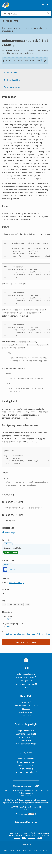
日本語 (32, 833)
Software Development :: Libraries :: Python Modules (28, 634)
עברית (24, 838)
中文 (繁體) (46, 835)
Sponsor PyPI (26, 740)
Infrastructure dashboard (25, 705)
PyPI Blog (25, 702)
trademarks (15, 802)
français (25, 833)
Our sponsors (26, 715)
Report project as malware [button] (26, 642)
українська (10, 835)
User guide (24, 680)
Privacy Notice (25, 768)
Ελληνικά (19, 835)
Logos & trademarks (26, 712)
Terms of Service (25, 758)
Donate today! (26, 795)
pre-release (20, 28)
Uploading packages (25, 677)
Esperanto (31, 838)
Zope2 (8, 618)
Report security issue (26, 762)
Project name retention (25, 684)
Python (9, 626)
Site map (26, 809)
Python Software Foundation (36, 802)
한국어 (40, 838)
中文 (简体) (36, 835)
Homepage (10, 532)
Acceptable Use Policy (25, 772)
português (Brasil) (43, 833)
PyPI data (7, 544)
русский (17, 838)
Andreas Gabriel (15, 582)
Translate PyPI (25, 737)
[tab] (26, 72)
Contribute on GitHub (25, 733)
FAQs (26, 687)
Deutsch (27, 835)
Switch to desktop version (26, 821)
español (17, 833)
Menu (43, 4)
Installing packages (25, 674)
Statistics (26, 708)
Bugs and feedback (26, 730)
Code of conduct (25, 765)
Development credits (25, 743)
